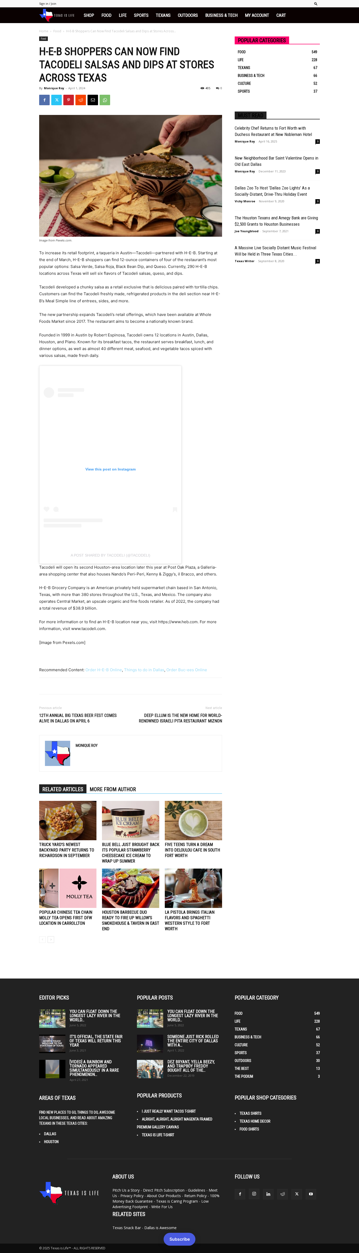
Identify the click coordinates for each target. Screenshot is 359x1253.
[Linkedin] (268, 1194)
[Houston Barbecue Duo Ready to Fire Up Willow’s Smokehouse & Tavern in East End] (130, 888)
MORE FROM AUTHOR (113, 789)
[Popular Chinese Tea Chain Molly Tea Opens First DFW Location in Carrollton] (67, 888)
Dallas (50, 1134)
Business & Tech (221, 15)
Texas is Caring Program (177, 1201)
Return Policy (195, 1195)
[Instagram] (254, 1194)
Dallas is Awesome (160, 1227)
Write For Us (162, 1206)
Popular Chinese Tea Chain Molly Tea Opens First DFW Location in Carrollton (65, 918)
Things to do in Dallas (144, 669)
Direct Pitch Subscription (163, 1190)
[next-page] (51, 939)
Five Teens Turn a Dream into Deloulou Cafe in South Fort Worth (192, 850)
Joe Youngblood (247, 231)
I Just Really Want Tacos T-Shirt (169, 1111)
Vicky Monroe (245, 201)
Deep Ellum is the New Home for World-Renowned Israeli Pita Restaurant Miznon (180, 718)
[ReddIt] (80, 100)
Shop (89, 15)
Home (43, 31)
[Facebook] (44, 100)
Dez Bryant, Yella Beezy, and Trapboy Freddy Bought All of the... (191, 1066)
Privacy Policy (131, 1195)
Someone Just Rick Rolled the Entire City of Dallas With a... (193, 1041)
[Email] (93, 100)
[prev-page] (42, 939)
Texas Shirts (250, 1113)
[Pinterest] (68, 100)
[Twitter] (56, 100)
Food (106, 15)
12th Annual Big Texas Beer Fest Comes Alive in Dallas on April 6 (78, 718)
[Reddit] (282, 1194)
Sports (141, 15)
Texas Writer (244, 261)
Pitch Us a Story (126, 1190)
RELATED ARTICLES (62, 789)
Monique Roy (54, 88)
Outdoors (188, 15)
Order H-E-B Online (103, 669)
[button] (316, 4)
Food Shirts (249, 1129)
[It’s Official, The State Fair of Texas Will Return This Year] (52, 1044)
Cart (281, 15)
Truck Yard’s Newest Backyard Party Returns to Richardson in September (66, 850)
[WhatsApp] (105, 100)
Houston (51, 1142)
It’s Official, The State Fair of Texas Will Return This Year (96, 1041)
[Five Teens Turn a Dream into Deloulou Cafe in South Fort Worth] (193, 820)
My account (257, 15)
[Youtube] (311, 1194)
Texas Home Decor (255, 1121)
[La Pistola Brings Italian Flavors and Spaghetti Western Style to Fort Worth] (193, 888)
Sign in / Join (47, 4)
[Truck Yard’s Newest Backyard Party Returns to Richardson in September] (67, 820)
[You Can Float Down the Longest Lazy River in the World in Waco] (52, 1018)
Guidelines (196, 1190)
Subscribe (180, 1239)
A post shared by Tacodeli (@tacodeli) (110, 555)
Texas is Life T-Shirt (158, 1135)
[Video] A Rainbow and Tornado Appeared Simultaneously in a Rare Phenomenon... (94, 1068)
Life (123, 15)
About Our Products (164, 1195)
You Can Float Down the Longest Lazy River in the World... (95, 1015)
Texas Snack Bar (126, 1227)
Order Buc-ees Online (186, 669)
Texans (163, 15)
